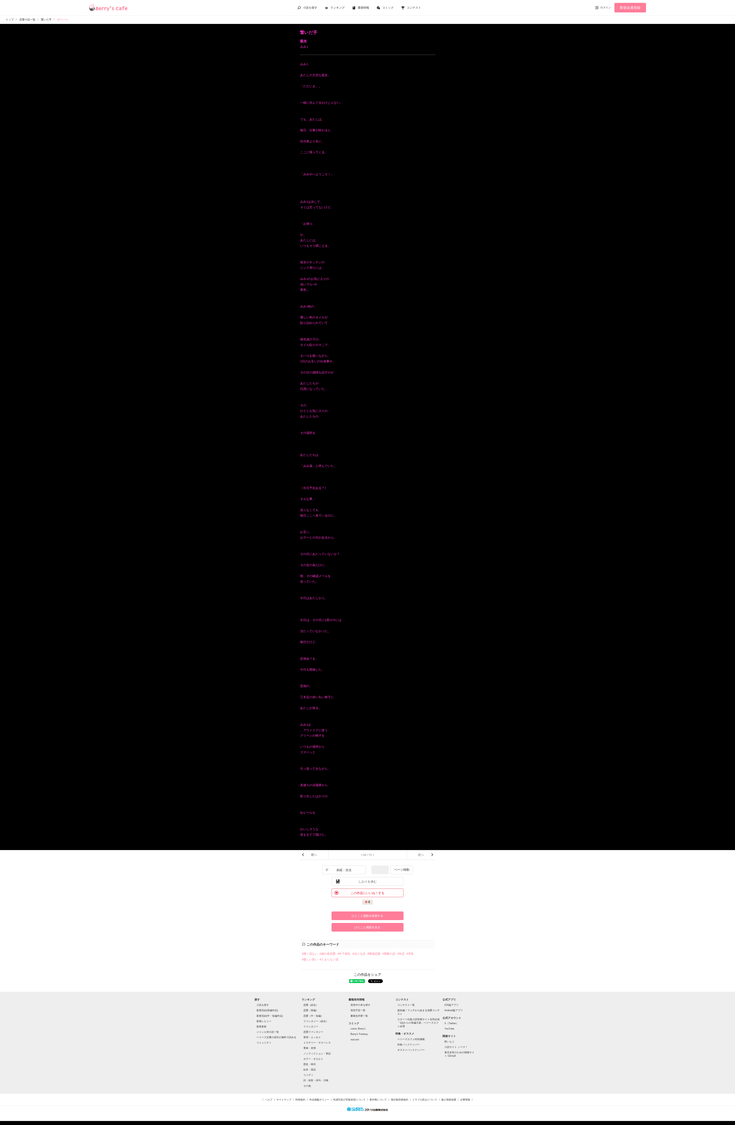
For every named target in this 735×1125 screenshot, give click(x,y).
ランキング (337, 7)
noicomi (354, 1039)
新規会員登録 (630, 8)
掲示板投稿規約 (399, 1099)
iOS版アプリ (451, 1005)
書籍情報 (363, 7)
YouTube (449, 1028)
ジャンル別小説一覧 (267, 1031)
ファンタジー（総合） (315, 1021)
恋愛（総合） (310, 1005)
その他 (307, 1085)
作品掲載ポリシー (319, 1099)
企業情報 (465, 1099)
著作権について (378, 1099)
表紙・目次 (344, 870)
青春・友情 (309, 1048)
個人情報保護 (448, 1099)
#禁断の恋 (388, 953)
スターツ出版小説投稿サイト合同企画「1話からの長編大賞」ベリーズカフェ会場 (418, 1023)
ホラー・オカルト (313, 1058)
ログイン (605, 7)
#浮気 (410, 953)
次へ (421, 854)
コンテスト (414, 7)
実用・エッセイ (312, 1037)
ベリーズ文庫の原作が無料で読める (276, 1037)
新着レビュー (263, 1021)
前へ (314, 854)
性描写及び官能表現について (349, 1099)
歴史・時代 (309, 1064)
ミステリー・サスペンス (317, 1042)
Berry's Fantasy (359, 1034)
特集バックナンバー (408, 1044)
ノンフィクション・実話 (317, 1053)
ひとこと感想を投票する (367, 915)
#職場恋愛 (373, 953)
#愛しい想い (310, 959)
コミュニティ (263, 1042)
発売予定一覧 (357, 1010)
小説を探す (310, 7)
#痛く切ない (310, 953)
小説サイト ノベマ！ (456, 1047)
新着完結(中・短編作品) (269, 1015)
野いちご (449, 1041)
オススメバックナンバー (411, 1049)
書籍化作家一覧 (359, 1015)
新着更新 (261, 1026)
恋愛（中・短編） (313, 1015)
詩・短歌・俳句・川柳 (315, 1080)
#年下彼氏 (343, 953)
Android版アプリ (453, 1010)
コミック (388, 7)
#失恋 (400, 953)
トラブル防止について (424, 1099)
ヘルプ (268, 1099)
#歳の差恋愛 (328, 953)
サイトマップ (283, 1099)
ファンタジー (310, 1026)
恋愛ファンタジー (313, 1031)
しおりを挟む (367, 881)
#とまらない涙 (329, 959)
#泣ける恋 (358, 953)
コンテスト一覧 (406, 1005)
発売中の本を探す (360, 1005)
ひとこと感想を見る (367, 927)
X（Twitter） (451, 1023)
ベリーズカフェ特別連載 (411, 1039)
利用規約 (300, 1099)
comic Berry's (358, 1028)
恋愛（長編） (310, 1010)
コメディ (308, 1075)
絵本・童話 (309, 1069)
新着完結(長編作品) (267, 1010)
